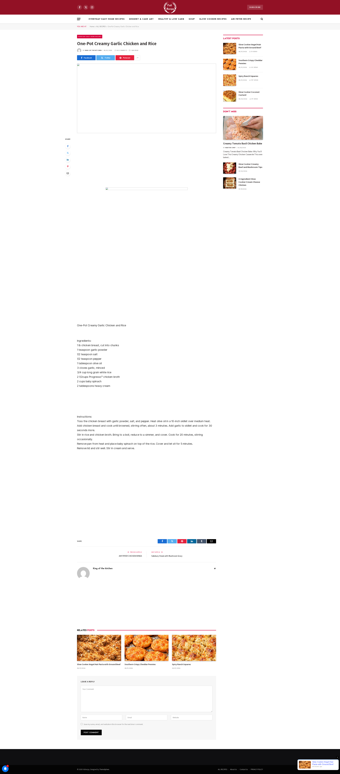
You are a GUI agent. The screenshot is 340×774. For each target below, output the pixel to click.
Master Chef (230, 148)
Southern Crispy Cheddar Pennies (140, 664)
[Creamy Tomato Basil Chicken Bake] (243, 128)
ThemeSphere (104, 769)
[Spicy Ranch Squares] (194, 648)
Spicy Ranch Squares (181, 664)
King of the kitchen (93, 50)
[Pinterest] (67, 166)
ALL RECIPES (101, 26)
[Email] (67, 173)
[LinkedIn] (67, 159)
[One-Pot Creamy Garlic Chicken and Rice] (146, 98)
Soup (192, 19)
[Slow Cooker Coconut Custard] (229, 96)
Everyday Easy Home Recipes (106, 19)
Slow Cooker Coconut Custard (249, 93)
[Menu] (78, 19)
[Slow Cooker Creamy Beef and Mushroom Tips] (229, 168)
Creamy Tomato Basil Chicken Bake (243, 143)
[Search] (261, 19)
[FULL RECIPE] (170, 7)
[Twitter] (67, 153)
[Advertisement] (146, 159)
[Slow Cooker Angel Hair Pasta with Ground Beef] (99, 648)
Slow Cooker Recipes (213, 19)
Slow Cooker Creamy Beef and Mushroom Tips (250, 166)
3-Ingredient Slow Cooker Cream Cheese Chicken (249, 182)
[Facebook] (67, 146)
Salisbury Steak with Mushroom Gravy (166, 556)
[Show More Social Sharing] (137, 57)
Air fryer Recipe (241, 19)
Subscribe (255, 7)
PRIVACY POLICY (257, 769)
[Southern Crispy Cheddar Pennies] (147, 648)
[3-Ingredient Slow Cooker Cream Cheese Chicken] (229, 183)
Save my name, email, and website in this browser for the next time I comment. (113, 724)
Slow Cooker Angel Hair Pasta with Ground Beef (98, 664)
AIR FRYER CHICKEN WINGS (130, 556)
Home (92, 26)
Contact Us (244, 769)
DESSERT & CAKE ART (141, 19)
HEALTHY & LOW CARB (171, 19)
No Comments (122, 50)
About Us (233, 769)
